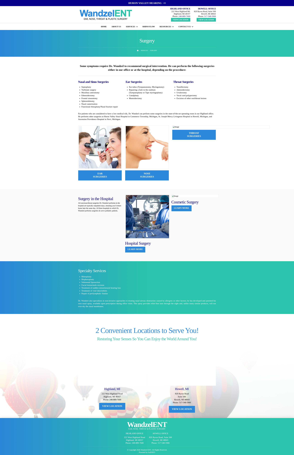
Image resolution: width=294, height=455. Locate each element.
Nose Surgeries (147, 175)
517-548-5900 (210, 16)
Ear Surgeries (100, 175)
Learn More (135, 249)
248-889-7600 (184, 16)
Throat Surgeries (194, 134)
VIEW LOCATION (112, 406)
